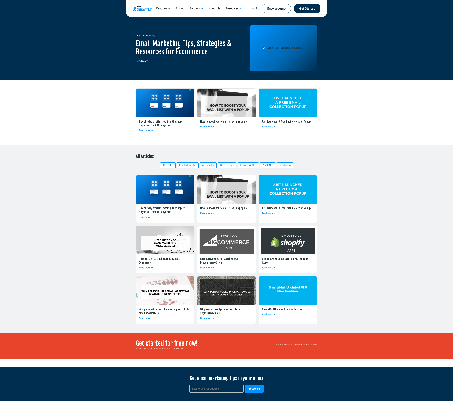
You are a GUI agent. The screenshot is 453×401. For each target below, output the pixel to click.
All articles (168, 165)
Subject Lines (227, 165)
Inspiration (285, 165)
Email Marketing (187, 165)
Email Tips (267, 165)
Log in (255, 8)
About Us (214, 8)
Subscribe (254, 388)
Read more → (143, 61)
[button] (163, 8)
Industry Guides (248, 165)
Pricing (180, 8)
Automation (208, 165)
